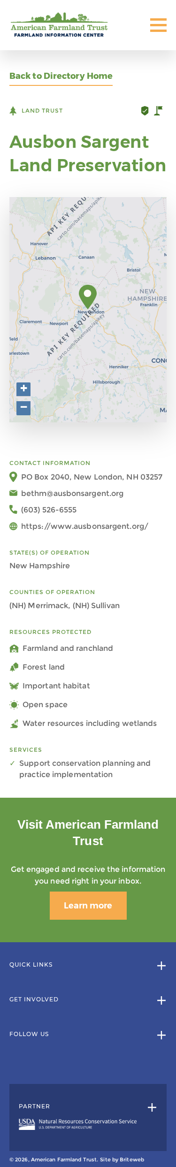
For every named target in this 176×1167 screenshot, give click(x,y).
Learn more (88, 905)
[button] (88, 297)
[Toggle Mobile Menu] (158, 25)
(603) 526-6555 (49, 509)
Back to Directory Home (61, 76)
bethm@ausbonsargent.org (72, 493)
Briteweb (132, 1159)
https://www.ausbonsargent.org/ (84, 526)
